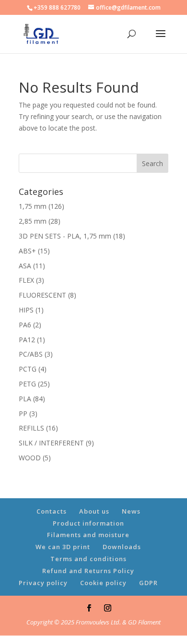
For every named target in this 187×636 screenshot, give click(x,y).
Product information (88, 523)
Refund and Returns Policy (88, 570)
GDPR (148, 582)
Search (152, 163)
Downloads (122, 546)
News (131, 511)
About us (94, 511)
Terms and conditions (88, 558)
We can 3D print (62, 546)
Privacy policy (43, 582)
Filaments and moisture (88, 534)
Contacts (51, 511)
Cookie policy (103, 582)
